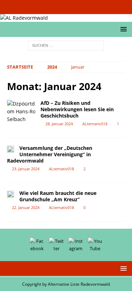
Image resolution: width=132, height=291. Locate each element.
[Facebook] (45, 7)
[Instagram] (73, 7)
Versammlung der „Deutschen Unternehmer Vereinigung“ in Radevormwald (49, 154)
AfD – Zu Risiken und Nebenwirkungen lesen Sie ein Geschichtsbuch (77, 109)
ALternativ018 (94, 123)
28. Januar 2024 (59, 123)
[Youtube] (87, 7)
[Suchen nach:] (66, 45)
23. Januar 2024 (25, 168)
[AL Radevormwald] (24, 17)
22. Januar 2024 (25, 207)
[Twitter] (59, 7)
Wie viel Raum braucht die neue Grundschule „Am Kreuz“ (57, 196)
